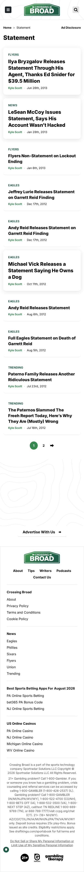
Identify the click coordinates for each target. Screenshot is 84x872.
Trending (15, 367)
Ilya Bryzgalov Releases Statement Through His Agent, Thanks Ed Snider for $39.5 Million (41, 71)
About (18, 571)
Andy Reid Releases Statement (39, 307)
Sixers (11, 654)
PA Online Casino (20, 731)
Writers (46, 571)
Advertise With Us (39, 532)
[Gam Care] (37, 858)
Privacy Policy (18, 606)
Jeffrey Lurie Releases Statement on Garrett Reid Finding (41, 194)
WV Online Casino (20, 750)
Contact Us (42, 577)
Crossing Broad (19, 592)
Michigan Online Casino (25, 744)
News (12, 105)
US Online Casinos (21, 723)
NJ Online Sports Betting (25, 709)
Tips (31, 571)
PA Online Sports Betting (25, 696)
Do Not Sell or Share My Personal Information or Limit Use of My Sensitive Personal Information (42, 843)
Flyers (13, 54)
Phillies (12, 647)
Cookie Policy (17, 619)
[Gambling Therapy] (54, 857)
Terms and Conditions (23, 612)
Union (11, 667)
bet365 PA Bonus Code (25, 702)
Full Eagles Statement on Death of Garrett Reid (42, 341)
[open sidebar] (8, 10)
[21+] (25, 858)
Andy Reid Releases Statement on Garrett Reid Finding (42, 230)
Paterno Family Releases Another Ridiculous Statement (41, 377)
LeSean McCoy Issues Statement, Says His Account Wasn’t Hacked (36, 118)
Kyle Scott (15, 88)
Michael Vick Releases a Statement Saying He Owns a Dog (40, 270)
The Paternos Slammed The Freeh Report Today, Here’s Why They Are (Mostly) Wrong (40, 416)
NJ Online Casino (20, 737)
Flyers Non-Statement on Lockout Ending (42, 158)
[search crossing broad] (76, 10)
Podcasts (63, 571)
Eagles (13, 185)
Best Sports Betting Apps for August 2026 (41, 688)
